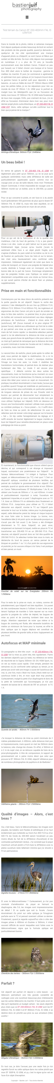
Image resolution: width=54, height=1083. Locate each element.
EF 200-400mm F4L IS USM (30, 1007)
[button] (27, 17)
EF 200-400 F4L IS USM (37, 171)
